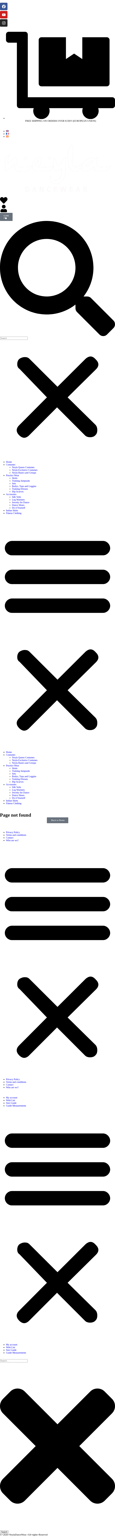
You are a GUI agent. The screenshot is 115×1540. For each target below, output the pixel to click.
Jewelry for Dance (20, 502)
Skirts (14, 478)
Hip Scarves (18, 491)
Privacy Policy (13, 832)
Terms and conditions (16, 835)
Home (9, 462)
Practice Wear (12, 475)
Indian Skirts (12, 510)
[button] (57, 279)
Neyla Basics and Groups (24, 472)
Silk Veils (16, 497)
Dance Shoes (18, 505)
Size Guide (11, 1103)
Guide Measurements (16, 1105)
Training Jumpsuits (21, 481)
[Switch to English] (7, 131)
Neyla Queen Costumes (23, 467)
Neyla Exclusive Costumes (24, 470)
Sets (14, 483)
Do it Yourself (18, 507)
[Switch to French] (7, 134)
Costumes (10, 464)
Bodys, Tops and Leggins (24, 486)
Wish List (10, 1100)
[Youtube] (3, 14)
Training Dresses (20, 489)
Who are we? (12, 840)
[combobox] (14, 1360)
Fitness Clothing (13, 513)
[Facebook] (3, 6)
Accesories (11, 494)
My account (11, 1097)
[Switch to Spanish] (7, 136)
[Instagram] (3, 23)
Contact (9, 837)
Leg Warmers (18, 499)
